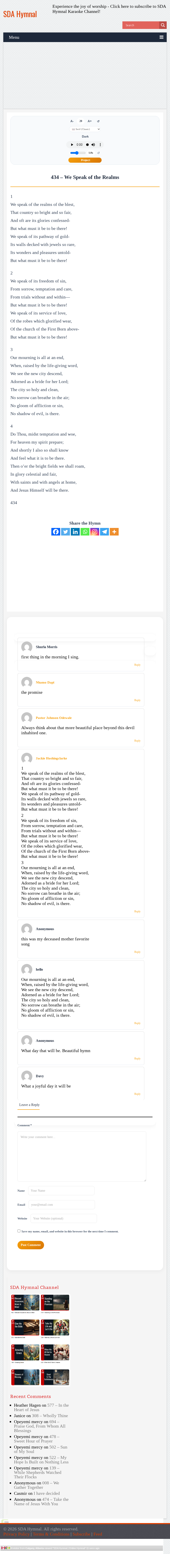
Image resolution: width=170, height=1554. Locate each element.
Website (22, 1218)
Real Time (80, 1552)
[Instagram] (94, 532)
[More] (114, 532)
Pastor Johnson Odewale (54, 718)
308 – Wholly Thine (50, 1415)
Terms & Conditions (51, 1534)
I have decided (47, 1493)
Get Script (68, 1552)
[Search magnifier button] (163, 25)
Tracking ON (94, 1552)
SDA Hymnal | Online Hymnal (69, 1548)
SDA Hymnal (20, 13)
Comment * (24, 1125)
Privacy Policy (16, 1534)
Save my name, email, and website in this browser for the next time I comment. (69, 1231)
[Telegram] (104, 532)
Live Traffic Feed (82, 1541)
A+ (90, 121)
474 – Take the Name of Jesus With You (41, 1501)
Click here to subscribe (131, 6)
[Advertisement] (84, 75)
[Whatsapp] (85, 532)
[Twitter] (65, 532)
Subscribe (81, 1534)
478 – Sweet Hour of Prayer (36, 1438)
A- (72, 121)
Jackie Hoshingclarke (51, 758)
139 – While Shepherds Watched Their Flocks (37, 1472)
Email (21, 1204)
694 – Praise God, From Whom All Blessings (40, 1426)
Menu (14, 37)
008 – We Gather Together (36, 1485)
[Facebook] (55, 532)
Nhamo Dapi (45, 682)
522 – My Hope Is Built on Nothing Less (41, 1459)
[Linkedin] (75, 532)
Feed (97, 1534)
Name (21, 1190)
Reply (137, 664)
